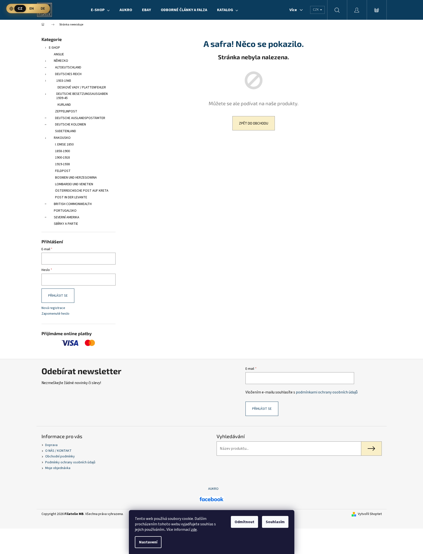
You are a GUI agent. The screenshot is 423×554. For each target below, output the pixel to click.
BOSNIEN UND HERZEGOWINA (76, 177)
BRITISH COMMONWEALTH (73, 204)
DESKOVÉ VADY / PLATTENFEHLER (82, 87)
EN (31, 8)
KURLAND (64, 104)
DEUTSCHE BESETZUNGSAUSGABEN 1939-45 (82, 96)
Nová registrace (53, 308)
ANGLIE (59, 54)
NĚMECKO (61, 60)
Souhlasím (275, 522)
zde (194, 529)
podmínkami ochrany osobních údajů (327, 392)
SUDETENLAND (65, 131)
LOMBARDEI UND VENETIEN (74, 184)
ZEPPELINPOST (66, 111)
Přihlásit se (58, 295)
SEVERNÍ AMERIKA (66, 217)
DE (43, 8)
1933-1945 (63, 80)
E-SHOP (54, 47)
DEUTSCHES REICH (68, 74)
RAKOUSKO (62, 137)
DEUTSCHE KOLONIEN (70, 124)
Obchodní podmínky (60, 456)
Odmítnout (244, 522)
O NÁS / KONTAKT (58, 450)
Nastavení (148, 542)
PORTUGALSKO (65, 210)
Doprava (51, 445)
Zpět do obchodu (253, 123)
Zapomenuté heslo (55, 313)
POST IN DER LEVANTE (71, 197)
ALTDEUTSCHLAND (68, 67)
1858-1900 (62, 151)
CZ (20, 8)
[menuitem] (100, 10)
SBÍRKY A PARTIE (66, 223)
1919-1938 (62, 164)
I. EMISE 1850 (64, 144)
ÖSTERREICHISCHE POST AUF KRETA (81, 190)
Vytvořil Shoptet (370, 514)
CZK (316, 9)
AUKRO (213, 488)
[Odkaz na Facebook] (211, 498)
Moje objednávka (57, 468)
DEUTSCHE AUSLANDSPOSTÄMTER (80, 118)
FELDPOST (63, 170)
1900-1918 (62, 157)
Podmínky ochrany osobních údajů (70, 462)
